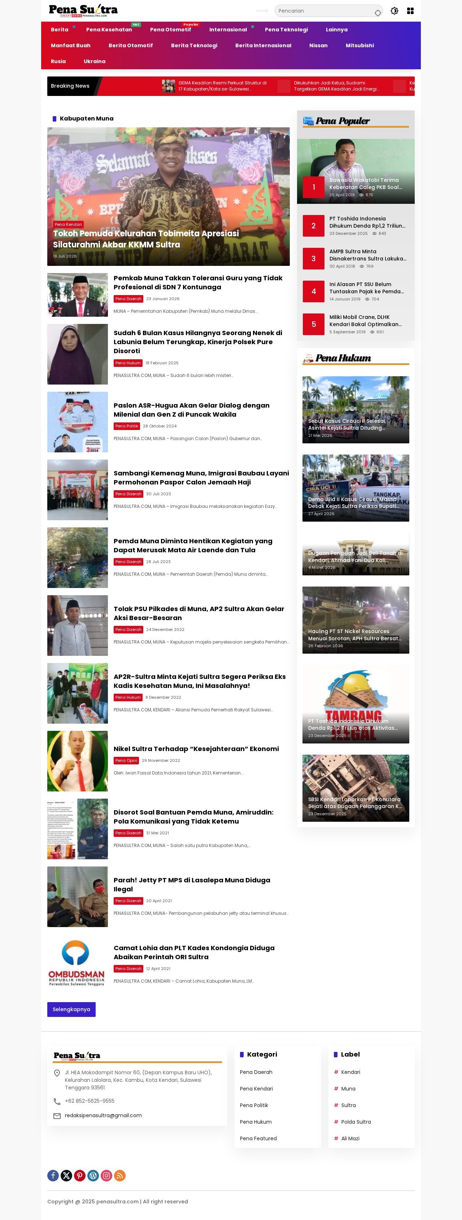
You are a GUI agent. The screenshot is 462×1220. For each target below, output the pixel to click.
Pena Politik (127, 426)
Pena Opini (126, 760)
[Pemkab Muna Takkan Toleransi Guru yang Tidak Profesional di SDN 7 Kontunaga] (77, 295)
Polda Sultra (356, 1121)
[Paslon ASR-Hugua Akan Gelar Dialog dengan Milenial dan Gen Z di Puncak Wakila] (77, 422)
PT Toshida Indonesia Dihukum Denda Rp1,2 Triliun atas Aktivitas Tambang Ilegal (366, 222)
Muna (348, 1088)
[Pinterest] (80, 1175)
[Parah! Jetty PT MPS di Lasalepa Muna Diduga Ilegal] (77, 896)
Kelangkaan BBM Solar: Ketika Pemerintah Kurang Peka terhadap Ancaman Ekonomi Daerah (409, 86)
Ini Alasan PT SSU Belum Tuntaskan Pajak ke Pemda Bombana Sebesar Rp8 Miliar (367, 288)
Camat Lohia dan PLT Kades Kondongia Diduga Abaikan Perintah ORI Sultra (194, 952)
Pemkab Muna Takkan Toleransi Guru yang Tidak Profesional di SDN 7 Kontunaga (198, 282)
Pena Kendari (68, 224)
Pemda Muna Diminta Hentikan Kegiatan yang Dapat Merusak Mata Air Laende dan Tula (193, 545)
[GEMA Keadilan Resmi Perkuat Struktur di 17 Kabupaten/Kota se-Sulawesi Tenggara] (122, 86)
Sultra (348, 1105)
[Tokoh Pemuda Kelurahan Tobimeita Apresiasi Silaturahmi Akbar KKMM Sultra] (168, 196)
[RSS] (120, 1175)
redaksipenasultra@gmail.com (103, 1115)
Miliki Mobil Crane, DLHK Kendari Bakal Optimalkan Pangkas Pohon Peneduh (364, 321)
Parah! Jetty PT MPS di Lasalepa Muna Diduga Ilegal (192, 884)
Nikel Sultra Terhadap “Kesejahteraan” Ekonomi (196, 748)
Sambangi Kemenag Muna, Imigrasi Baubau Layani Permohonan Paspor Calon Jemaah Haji (201, 478)
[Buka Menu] (410, 10)
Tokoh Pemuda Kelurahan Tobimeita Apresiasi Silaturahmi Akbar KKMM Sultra (146, 239)
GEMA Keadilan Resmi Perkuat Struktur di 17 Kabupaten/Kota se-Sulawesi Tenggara (177, 86)
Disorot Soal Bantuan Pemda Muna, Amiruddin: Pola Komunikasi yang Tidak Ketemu (194, 817)
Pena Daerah (128, 299)
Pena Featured (258, 1138)
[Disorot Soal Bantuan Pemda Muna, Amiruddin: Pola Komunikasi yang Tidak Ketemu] (77, 829)
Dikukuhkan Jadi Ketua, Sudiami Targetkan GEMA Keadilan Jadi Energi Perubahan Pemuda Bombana (289, 86)
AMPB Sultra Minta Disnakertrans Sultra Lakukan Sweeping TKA (368, 255)
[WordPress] (93, 1175)
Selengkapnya (71, 1009)
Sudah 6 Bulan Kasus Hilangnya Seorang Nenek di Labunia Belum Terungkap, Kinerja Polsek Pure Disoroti (198, 341)
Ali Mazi (350, 1138)
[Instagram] (106, 1175)
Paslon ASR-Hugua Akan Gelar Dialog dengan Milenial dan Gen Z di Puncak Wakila (192, 410)
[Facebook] (53, 1175)
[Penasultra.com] (83, 10)
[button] (377, 11)
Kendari (350, 1072)
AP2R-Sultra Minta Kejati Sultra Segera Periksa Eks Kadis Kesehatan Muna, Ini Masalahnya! (200, 681)
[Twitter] (66, 1175)
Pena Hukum (128, 363)
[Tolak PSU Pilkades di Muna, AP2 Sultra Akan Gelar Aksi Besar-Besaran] (77, 625)
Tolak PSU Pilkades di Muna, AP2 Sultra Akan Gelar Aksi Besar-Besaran (199, 613)
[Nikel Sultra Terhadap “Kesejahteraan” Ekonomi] (77, 761)
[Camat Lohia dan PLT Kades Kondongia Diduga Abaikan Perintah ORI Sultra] (77, 964)
